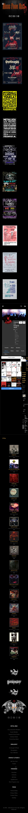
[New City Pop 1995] (10, 289)
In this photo (25, 417)
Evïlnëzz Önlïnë (14, 737)
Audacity (14, 775)
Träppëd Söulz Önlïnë (14, 734)
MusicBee (14, 772)
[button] (21, 306)
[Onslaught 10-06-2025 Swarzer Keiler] (8, 384)
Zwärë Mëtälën (14, 732)
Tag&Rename (14, 779)
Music (16, 329)
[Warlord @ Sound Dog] (13, 363)
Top (4, 438)
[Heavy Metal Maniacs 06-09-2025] (8, 374)
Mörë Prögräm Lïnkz (14, 782)
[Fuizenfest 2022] (10, 128)
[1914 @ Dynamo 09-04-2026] (8, 369)
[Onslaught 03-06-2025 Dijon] (18, 384)
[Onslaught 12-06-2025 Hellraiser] (18, 379)
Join (21, 322)
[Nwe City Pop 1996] (10, 262)
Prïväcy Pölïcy (14, 793)
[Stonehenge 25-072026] (3, 363)
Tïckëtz (14, 763)
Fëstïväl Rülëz (14, 790)
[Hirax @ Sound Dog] (18, 363)
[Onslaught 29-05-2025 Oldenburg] (8, 379)
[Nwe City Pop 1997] (10, 235)
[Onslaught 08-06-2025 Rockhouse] (13, 384)
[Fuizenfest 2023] (10, 101)
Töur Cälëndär (14, 752)
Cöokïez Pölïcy (14, 795)
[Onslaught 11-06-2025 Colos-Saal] (3, 384)
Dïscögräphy (14, 750)
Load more (11, 388)
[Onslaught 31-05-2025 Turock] (3, 379)
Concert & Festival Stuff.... (16, 324)
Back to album (11, 357)
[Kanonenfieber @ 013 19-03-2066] (13, 369)
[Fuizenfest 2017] (10, 181)
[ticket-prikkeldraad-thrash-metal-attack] (8, 363)
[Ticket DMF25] (13, 374)
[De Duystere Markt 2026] (3, 369)
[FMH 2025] (18, 369)
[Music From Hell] (14, 6)
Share (23, 360)
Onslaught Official (14, 748)
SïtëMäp (14, 798)
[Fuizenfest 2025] (3, 374)
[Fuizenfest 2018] (10, 155)
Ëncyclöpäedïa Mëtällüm (14, 729)
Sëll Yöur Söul (14, 761)
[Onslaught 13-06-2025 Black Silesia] (13, 379)
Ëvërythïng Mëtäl (14, 739)
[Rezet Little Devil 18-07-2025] (18, 374)
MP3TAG (14, 777)
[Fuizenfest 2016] (10, 208)
